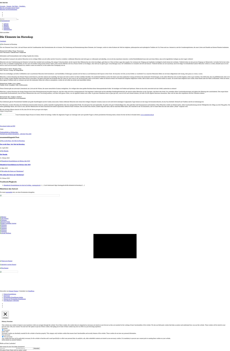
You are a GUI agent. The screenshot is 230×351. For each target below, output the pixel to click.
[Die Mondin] (4, 151)
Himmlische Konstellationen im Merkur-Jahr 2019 (15, 164)
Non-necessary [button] (6, 335)
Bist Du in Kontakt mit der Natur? (9, 8)
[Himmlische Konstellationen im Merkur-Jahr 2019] (15, 161)
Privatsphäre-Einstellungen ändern (13, 297)
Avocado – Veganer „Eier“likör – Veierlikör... (13, 6)
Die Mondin (3, 154)
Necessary (7, 330)
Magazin (6, 25)
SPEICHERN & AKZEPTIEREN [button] (11, 340)
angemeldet (9, 192)
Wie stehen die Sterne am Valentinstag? (12, 175)
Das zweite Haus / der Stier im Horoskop (12, 144)
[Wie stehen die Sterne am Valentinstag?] (12, 171)
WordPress (31, 291)
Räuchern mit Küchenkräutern (8, 9)
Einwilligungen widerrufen (11, 300)
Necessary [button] (5, 328)
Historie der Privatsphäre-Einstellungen (15, 299)
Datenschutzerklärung (10, 294)
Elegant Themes (13, 291)
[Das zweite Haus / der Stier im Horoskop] (12, 141)
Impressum (7, 295)
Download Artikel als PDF (7, 126)
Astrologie (3, 41)
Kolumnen (7, 28)
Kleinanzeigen (8, 29)
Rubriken (6, 26)
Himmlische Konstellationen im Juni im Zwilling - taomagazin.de (22, 185)
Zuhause (6, 24)
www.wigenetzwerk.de (147, 114)
